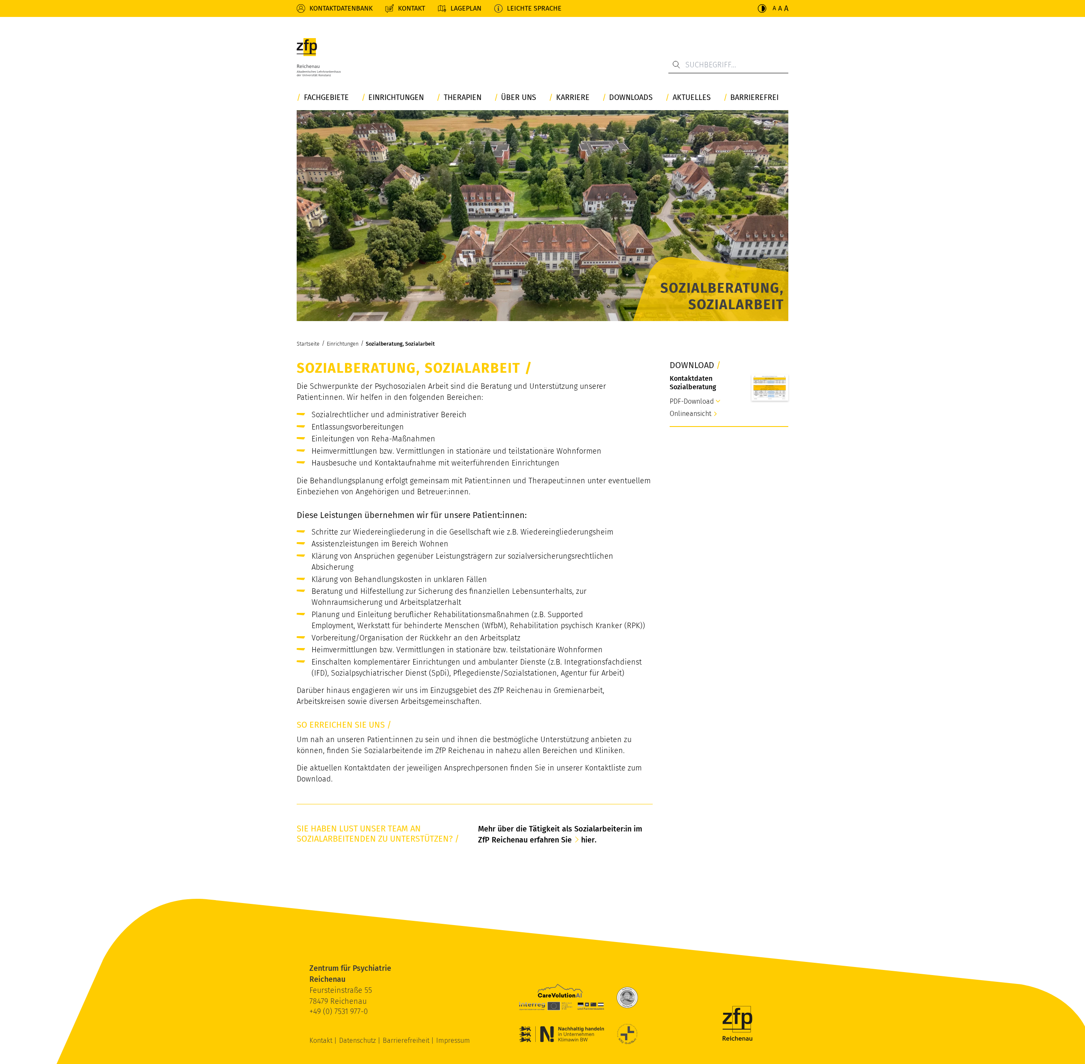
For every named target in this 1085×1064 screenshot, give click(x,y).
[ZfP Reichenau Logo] (319, 57)
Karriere (573, 97)
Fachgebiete (326, 97)
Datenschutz (358, 1040)
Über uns (518, 97)
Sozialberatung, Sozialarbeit (400, 344)
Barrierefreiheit (407, 1040)
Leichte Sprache (534, 8)
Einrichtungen (396, 97)
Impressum (453, 1040)
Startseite (308, 344)
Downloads (631, 97)
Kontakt (411, 8)
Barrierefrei (754, 97)
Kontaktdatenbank (341, 8)
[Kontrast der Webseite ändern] (762, 8)
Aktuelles (692, 97)
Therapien (462, 97)
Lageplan (466, 8)
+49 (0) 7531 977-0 (338, 1011)
